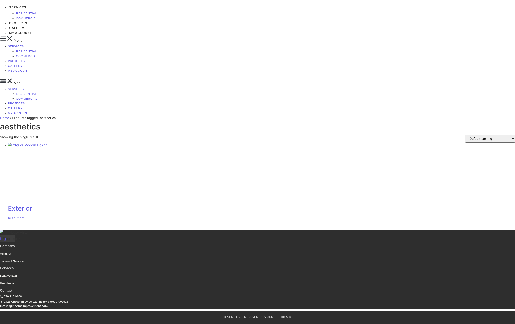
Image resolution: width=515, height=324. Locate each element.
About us (6, 253)
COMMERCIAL (26, 18)
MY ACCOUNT (20, 33)
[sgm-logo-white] (14, 232)
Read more (16, 218)
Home (4, 118)
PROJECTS (18, 23)
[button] (128, 39)
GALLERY (17, 28)
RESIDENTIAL (26, 13)
